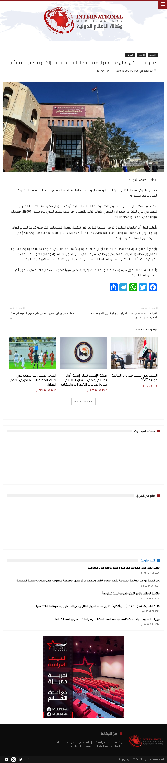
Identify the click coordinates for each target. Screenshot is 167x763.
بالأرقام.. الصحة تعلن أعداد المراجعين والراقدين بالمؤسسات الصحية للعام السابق (124, 312)
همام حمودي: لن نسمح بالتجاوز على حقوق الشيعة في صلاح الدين (41, 312)
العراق (130, 54)
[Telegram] (6, 759)
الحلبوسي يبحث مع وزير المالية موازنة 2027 (135, 378)
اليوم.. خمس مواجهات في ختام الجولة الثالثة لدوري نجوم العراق (33, 380)
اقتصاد (152, 54)
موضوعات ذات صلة (147, 329)
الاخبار (141, 54)
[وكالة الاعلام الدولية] (83, 4)
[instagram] (13, 759)
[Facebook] (28, 759)
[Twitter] (21, 759)
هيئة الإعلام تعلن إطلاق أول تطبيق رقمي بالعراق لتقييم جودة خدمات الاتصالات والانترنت (84, 380)
